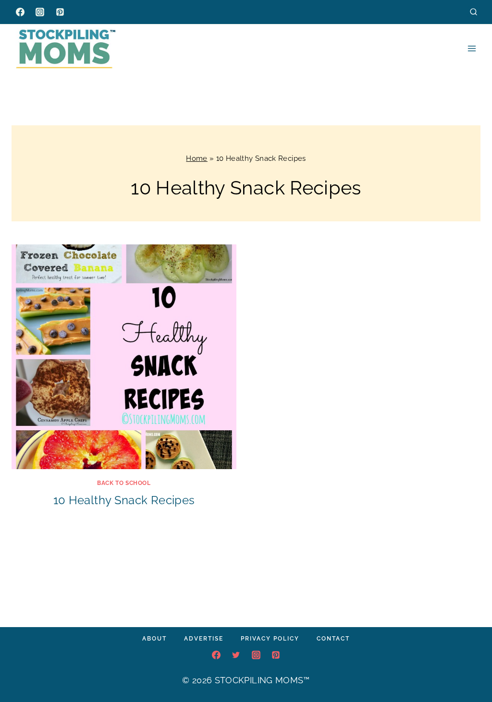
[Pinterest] (60, 12)
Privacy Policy (270, 638)
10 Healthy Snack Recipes (124, 500)
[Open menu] (471, 48)
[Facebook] (20, 12)
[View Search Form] (473, 12)
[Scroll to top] (470, 665)
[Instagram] (40, 12)
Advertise (203, 638)
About (154, 638)
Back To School (123, 483)
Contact (333, 638)
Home (196, 158)
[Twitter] (236, 655)
